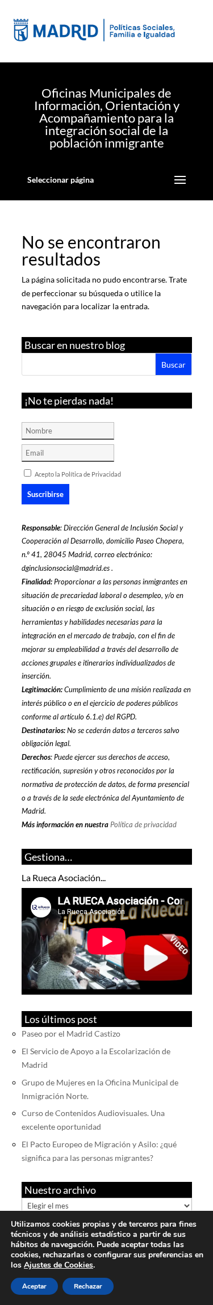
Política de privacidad (143, 824)
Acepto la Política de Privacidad (78, 474)
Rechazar (88, 1286)
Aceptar (34, 1286)
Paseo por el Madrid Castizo (71, 1033)
